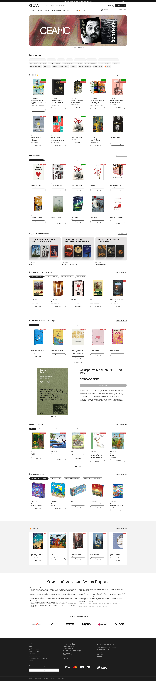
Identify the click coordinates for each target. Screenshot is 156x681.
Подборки (32, 653)
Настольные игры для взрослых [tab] (92, 478)
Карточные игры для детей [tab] (72, 478)
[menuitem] (32, 10)
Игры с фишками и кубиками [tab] (39, 478)
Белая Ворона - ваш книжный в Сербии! (54, 678)
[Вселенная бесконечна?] (78, 248)
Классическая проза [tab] (36, 276)
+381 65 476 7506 (68, 655)
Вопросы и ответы (34, 648)
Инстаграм (100, 654)
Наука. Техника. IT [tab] (71, 160)
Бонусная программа (35, 651)
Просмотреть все (121, 75)
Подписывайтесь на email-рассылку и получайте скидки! (78, 1)
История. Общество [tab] (46, 325)
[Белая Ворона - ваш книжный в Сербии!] (34, 5)
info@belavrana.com (103, 650)
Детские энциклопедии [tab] (84, 428)
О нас (30, 646)
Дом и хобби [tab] (59, 325)
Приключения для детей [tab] (45, 428)
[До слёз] (45, 248)
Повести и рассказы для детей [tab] (64, 428)
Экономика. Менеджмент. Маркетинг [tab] (77, 325)
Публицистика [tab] (81, 276)
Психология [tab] (49, 160)
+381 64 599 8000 (68, 648)
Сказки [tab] (33, 428)
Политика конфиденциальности (38, 658)
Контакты (31, 660)
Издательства (33, 655)
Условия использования (36, 656)
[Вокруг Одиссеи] (111, 248)
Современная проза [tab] (36, 160)
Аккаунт (110, 5)
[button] (120, 5)
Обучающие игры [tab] (56, 478)
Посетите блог (122, 233)
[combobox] (75, 5)
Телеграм (99, 655)
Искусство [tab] (59, 160)
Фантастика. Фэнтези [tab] (67, 276)
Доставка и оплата (34, 649)
